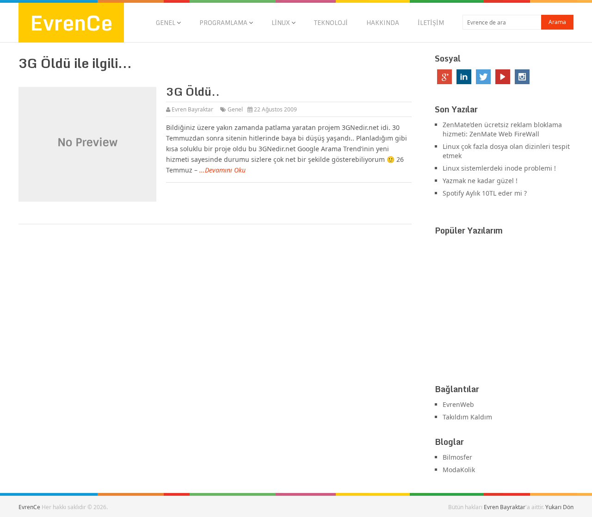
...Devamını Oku (222, 170)
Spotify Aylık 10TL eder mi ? (485, 193)
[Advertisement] (504, 311)
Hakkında (382, 22)
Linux (280, 22)
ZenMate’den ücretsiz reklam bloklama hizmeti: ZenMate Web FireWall (502, 129)
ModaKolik (459, 469)
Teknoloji (331, 22)
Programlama (223, 22)
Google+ (444, 76)
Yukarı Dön (559, 507)
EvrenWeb (458, 404)
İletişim (431, 22)
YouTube (502, 76)
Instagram (522, 76)
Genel (165, 22)
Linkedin (463, 76)
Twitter (483, 76)
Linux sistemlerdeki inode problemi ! (499, 168)
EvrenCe (71, 22)
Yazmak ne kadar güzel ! (480, 180)
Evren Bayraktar (192, 109)
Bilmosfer (457, 457)
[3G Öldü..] (87, 144)
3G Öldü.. (193, 91)
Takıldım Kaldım (467, 416)
